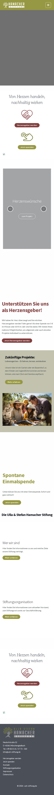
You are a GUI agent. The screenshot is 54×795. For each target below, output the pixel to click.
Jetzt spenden (8, 762)
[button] (27, 125)
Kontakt (6, 765)
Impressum (7, 771)
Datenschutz (8, 774)
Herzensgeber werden (12, 758)
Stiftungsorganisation (12, 768)
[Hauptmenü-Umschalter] (48, 5)
